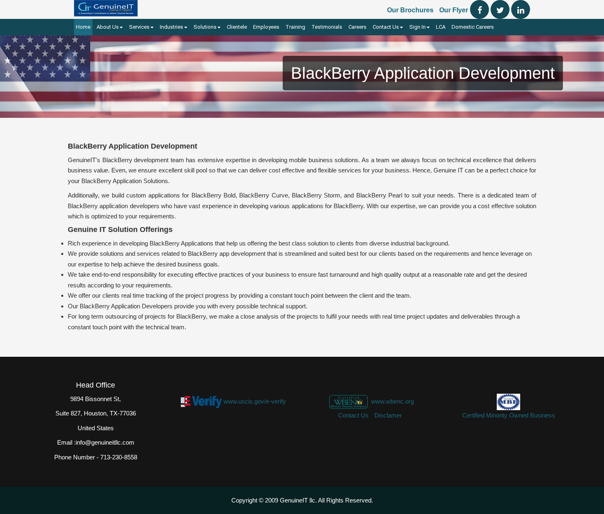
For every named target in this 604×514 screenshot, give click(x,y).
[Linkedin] (520, 9)
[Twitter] (500, 9)
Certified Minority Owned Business (508, 415)
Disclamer (388, 415)
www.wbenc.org (392, 401)
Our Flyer (453, 10)
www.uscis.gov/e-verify (255, 401)
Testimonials (326, 27)
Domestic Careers (473, 27)
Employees (266, 27)
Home (83, 27)
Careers (357, 27)
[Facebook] (479, 9)
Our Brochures (410, 10)
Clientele (237, 27)
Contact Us (353, 415)
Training (295, 27)
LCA (440, 27)
